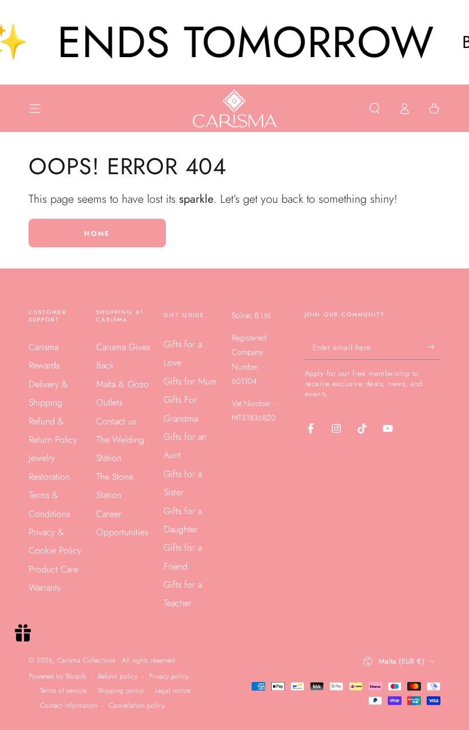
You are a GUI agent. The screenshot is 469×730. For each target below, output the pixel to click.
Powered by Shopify (57, 676)
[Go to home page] (234, 108)
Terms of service (63, 691)
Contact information (68, 706)
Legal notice (172, 691)
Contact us (116, 421)
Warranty (45, 587)
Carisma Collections (87, 660)
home (97, 233)
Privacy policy (169, 676)
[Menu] (35, 108)
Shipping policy (121, 691)
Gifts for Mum (190, 381)
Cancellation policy (137, 706)
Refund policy (117, 676)
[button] (374, 108)
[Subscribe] (433, 346)
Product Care (53, 569)
